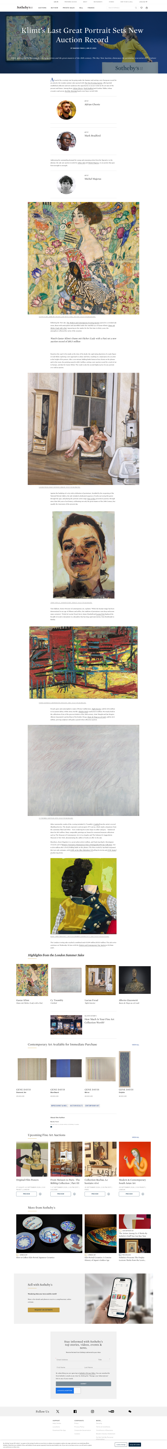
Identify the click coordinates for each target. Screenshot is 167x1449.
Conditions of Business (104, 1430)
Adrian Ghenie (78, 88)
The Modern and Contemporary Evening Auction (83, 323)
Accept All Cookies (135, 1444)
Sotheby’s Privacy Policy (87, 1373)
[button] (84, 956)
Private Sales (69, 8)
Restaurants (98, 2)
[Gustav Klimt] (32, 980)
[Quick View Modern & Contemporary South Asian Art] (143, 1194)
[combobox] (122, 8)
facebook (75, 1411)
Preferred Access (71, 2)
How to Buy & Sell (127, 2)
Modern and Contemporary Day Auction (92, 945)
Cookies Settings (120, 1444)
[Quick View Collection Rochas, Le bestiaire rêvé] (108, 1194)
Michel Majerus (93, 163)
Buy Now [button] (54, 8)
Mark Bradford (88, 88)
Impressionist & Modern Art (60, 1106)
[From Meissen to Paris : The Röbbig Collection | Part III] (66, 1160)
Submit (83, 1384)
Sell (81, 8)
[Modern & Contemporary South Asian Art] (135, 1160)
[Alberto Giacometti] (135, 980)
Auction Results (76, 1106)
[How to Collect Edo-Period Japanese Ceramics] (49, 1234)
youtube (111, 1411)
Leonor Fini (100, 614)
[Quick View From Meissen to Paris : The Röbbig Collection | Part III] (74, 1194)
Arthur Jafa (81, 163)
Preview (26, 1194)
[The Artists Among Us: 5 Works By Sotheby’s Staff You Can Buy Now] (135, 1222)
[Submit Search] (136, 8)
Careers (77, 1434)
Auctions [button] (42, 8)
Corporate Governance (82, 1430)
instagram (92, 1411)
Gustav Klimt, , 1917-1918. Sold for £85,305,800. (67, 316)
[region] (83, 1444)
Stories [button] (111, 2)
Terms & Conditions (103, 1427)
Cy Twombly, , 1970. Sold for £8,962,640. (56, 818)
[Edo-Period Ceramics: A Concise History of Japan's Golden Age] (101, 1234)
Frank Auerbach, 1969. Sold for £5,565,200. (62, 703)
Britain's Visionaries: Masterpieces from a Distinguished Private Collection (87, 845)
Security (99, 1423)
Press (76, 1423)
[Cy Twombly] (66, 980)
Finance (91, 8)
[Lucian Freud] (101, 980)
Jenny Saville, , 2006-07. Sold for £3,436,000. (71, 602)
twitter (57, 1411)
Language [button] (142, 2)
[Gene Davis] (32, 1069)
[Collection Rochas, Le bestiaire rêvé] (101, 1160)
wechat (130, 1411)
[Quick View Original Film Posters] (40, 1194)
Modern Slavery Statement (105, 1434)
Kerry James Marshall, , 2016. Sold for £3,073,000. (79, 936)
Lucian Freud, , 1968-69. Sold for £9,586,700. (59, 487)
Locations (56, 1427)
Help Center (57, 1423)
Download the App (59, 1430)
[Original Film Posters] (32, 1160)
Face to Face (91, 499)
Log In (56, 2)
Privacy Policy (79, 1427)
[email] (51, 1127)
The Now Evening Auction (93, 83)
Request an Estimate (44, 1310)
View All (135, 1045)
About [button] (85, 2)
